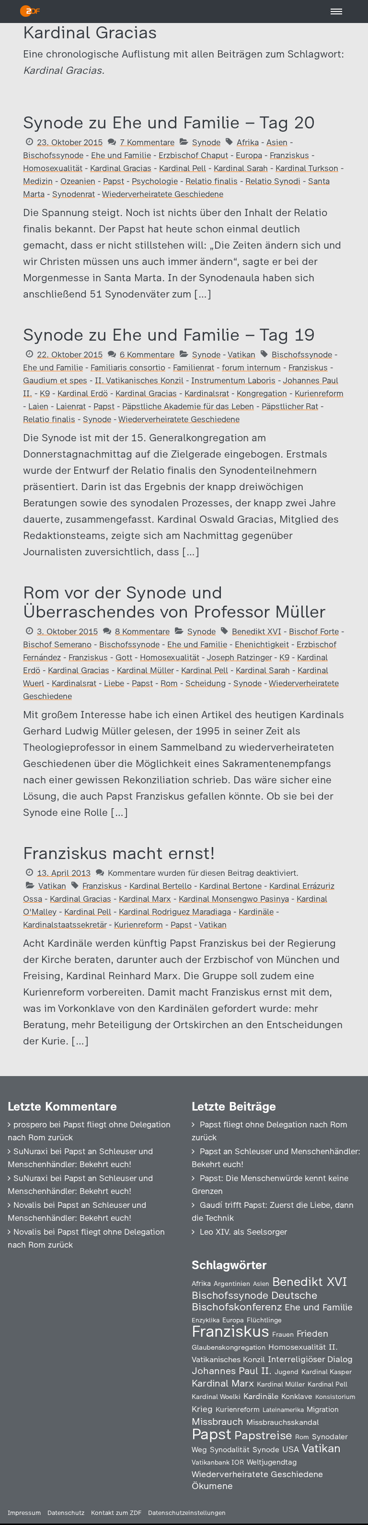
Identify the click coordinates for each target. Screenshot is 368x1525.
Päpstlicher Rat (290, 406)
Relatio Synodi (272, 181)
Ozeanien (77, 181)
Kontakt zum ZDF (116, 1512)
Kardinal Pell (182, 168)
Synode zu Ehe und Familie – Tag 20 (169, 122)
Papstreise (263, 1435)
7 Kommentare (147, 142)
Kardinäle (256, 912)
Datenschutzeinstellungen (187, 1512)
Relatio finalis (211, 181)
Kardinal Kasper (326, 1372)
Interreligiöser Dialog (310, 1359)
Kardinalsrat (206, 393)
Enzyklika (205, 1320)
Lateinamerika (283, 1409)
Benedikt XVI (256, 631)
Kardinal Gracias (120, 168)
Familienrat (193, 367)
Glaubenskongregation (228, 1347)
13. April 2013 (64, 873)
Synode (206, 142)
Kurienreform (319, 393)
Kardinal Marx (145, 899)
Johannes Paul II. (232, 1370)
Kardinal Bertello (160, 886)
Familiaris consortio (128, 367)
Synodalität (230, 1449)
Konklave (296, 1396)
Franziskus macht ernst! (119, 853)
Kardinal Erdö (83, 393)
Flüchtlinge (264, 1320)
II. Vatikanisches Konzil (139, 380)
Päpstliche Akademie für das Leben (188, 406)
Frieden (312, 1333)
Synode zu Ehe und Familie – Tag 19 (169, 334)
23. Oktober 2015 (70, 142)
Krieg (202, 1409)
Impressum (24, 1512)
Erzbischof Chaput (193, 155)
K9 (45, 393)
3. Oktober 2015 (67, 631)
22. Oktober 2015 (70, 354)
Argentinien (232, 1283)
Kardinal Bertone (230, 886)
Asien (277, 142)
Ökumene (212, 1485)
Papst (113, 181)
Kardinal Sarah (241, 168)
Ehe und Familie (121, 155)
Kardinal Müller (145, 670)
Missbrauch (217, 1421)
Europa (249, 155)
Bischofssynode (53, 155)
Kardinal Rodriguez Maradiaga (175, 912)
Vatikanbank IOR (218, 1462)
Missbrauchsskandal (282, 1422)
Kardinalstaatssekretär (64, 924)
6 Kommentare (147, 354)
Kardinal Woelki (216, 1397)
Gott (123, 657)
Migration (323, 1409)
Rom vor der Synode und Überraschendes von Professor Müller (174, 602)
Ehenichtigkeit (262, 644)
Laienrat (71, 406)
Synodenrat (73, 194)
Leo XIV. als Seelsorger (243, 1232)
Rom (169, 683)
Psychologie (155, 181)
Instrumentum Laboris (233, 380)
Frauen (283, 1334)
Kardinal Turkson (307, 168)
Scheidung (205, 683)
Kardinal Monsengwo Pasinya (234, 899)
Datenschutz (65, 1512)
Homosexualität (52, 168)
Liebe (114, 683)
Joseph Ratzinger (239, 657)
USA (290, 1449)
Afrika (248, 142)
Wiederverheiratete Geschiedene (162, 194)
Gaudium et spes (55, 380)
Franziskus (289, 155)
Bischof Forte (314, 631)
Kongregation (262, 393)
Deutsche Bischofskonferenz (254, 1301)
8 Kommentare (142, 631)
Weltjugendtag (272, 1462)
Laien (38, 406)
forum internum (251, 367)
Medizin (38, 181)
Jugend (287, 1372)
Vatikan (241, 354)
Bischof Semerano (57, 644)
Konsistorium (335, 1396)
